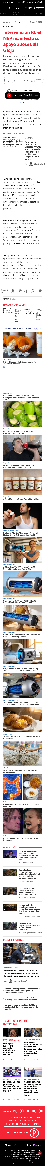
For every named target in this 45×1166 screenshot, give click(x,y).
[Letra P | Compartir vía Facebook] (26, 291)
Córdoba (32, 1121)
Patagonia (24, 1124)
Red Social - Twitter (15, 1111)
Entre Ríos (22, 1121)
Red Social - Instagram (28, 1111)
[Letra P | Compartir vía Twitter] (20, 291)
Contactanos (6, 1111)
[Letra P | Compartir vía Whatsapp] (13, 291)
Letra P (8, 22)
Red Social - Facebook (21, 1111)
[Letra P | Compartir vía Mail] (40, 291)
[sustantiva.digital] (38, 1145)
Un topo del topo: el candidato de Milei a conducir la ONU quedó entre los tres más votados (21, 1007)
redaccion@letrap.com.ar (31, 1161)
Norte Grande (12, 1124)
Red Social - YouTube (34, 1111)
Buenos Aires (29, 1117)
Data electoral (20, 13)
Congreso (34, 1124)
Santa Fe (12, 1121)
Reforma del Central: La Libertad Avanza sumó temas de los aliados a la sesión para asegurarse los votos (22, 973)
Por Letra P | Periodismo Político (8, 81)
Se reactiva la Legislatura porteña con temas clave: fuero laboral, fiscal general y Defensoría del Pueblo (22, 991)
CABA (38, 1117)
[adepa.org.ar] (27, 1145)
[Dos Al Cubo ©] (11, 1145)
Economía (17, 1117)
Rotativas (13, 299)
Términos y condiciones (14, 1163)
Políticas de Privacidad (32, 1163)
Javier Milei (21, 2)
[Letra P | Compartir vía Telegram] (33, 291)
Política (17, 22)
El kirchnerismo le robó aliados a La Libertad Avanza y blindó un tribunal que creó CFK (22, 999)
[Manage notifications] (40, 1153)
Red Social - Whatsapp (40, 1111)
